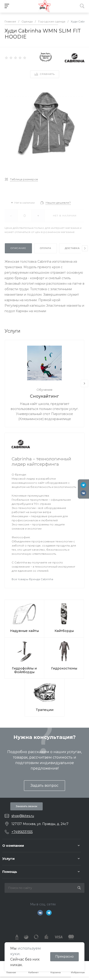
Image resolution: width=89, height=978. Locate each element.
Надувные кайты (24, 631)
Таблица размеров (24, 179)
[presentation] (85, 248)
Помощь (9, 872)
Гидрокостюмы (64, 668)
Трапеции (44, 710)
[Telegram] (83, 485)
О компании (13, 846)
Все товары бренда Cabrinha (32, 579)
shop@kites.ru (22, 816)
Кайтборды (64, 631)
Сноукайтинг (44, 396)
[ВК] (83, 493)
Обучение (44, 389)
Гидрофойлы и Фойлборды (24, 670)
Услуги (8, 859)
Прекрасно (64, 956)
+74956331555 (22, 832)
